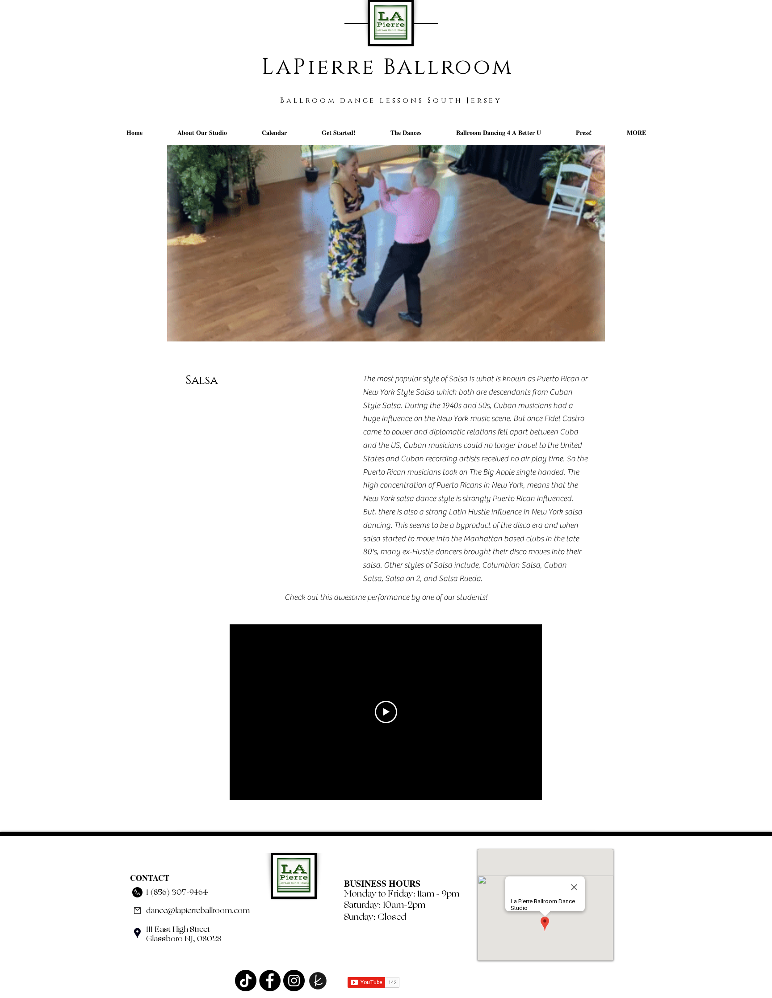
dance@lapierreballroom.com (198, 910)
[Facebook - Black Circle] (270, 980)
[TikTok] (245, 980)
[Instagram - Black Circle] (294, 980)
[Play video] (386, 712)
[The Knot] (318, 980)
